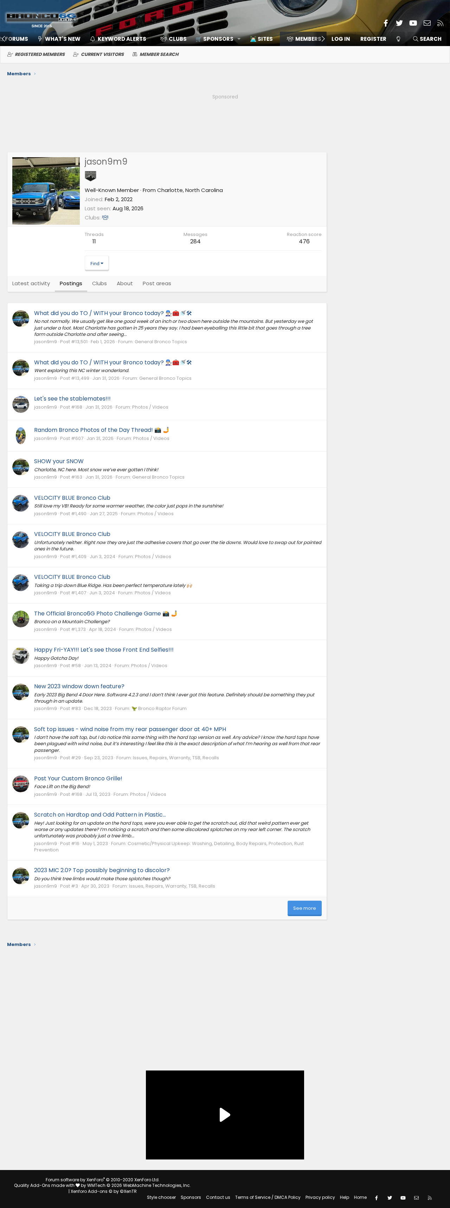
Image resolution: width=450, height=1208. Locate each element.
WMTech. (139, 1185)
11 (94, 241)
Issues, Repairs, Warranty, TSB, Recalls (176, 757)
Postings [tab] (71, 283)
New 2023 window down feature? (79, 686)
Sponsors (191, 1197)
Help (344, 1197)
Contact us (218, 1197)
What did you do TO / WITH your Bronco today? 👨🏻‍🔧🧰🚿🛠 (113, 313)
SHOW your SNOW (59, 461)
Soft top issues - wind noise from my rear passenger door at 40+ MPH (130, 729)
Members (308, 39)
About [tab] (125, 283)
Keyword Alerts (122, 39)
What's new (63, 39)
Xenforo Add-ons (104, 1191)
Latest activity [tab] (31, 283)
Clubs (178, 39)
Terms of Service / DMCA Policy (268, 1197)
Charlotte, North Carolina (190, 190)
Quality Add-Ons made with (45, 1185)
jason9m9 (45, 341)
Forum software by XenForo (103, 1180)
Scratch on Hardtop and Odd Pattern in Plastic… (100, 815)
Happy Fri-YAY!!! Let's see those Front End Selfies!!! (104, 650)
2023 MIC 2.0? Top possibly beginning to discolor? (102, 870)
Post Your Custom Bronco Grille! (78, 778)
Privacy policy (320, 1197)
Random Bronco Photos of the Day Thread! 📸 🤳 (102, 430)
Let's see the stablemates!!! (72, 399)
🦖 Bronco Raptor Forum (159, 708)
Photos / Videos (150, 407)
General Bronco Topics (161, 341)
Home (360, 1197)
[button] (215, 39)
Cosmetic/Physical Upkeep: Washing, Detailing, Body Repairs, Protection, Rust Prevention (169, 846)
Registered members (40, 54)
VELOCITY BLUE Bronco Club (72, 498)
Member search (159, 54)
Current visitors (102, 54)
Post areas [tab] (157, 283)
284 (195, 241)
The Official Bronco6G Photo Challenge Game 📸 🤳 (106, 613)
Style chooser (161, 1197)
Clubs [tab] (99, 283)
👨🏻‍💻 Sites (261, 39)
